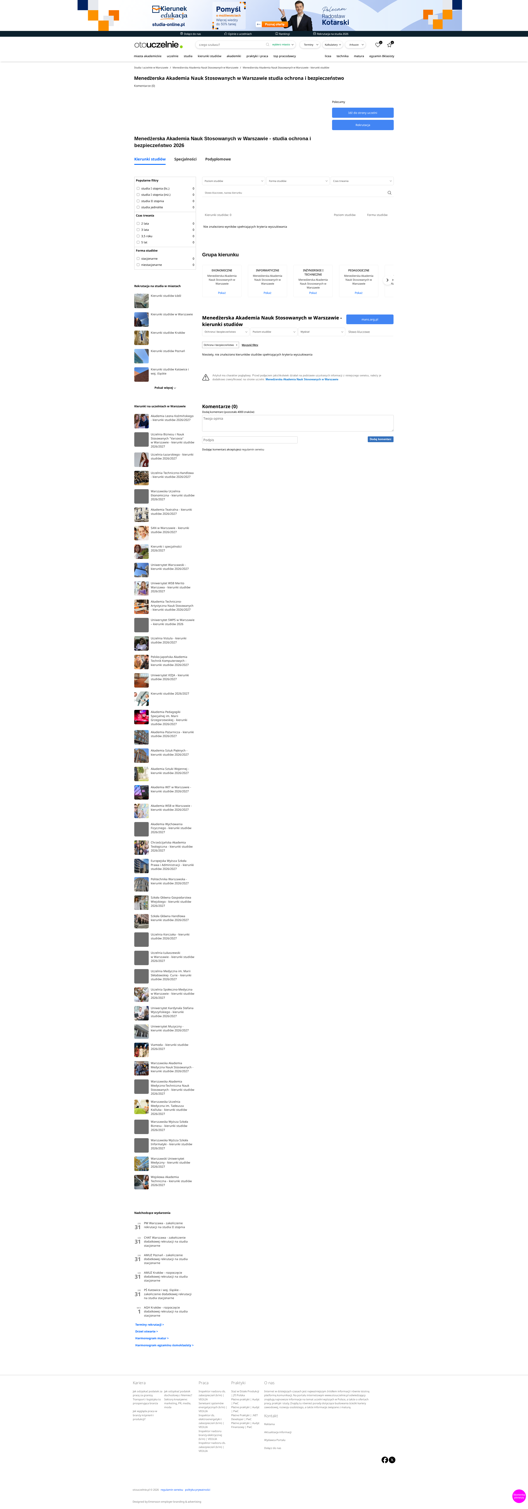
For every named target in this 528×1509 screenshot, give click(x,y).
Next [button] (387, 280)
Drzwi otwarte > (146, 1331)
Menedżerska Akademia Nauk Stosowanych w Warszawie (302, 379)
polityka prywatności (197, 1489)
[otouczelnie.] (158, 44)
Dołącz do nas (192, 34)
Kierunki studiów (150, 159)
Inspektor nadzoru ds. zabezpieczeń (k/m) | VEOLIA (212, 1395)
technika (343, 56)
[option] (225, 281)
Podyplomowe (218, 159)
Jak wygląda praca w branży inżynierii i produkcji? (145, 1415)
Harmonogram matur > (152, 1338)
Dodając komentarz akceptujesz (233, 449)
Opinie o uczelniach (239, 34)
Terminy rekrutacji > (149, 1324)
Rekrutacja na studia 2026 (332, 34)
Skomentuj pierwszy (519, 1496)
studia (188, 56)
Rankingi (284, 34)
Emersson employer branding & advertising (174, 1501)
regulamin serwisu (253, 449)
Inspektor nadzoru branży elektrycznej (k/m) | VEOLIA (210, 1435)
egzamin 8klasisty (381, 56)
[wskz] (264, 15)
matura (359, 56)
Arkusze (354, 44)
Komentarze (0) (144, 86)
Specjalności (185, 159)
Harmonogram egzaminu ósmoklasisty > (164, 1345)
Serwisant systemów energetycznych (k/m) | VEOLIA (213, 1407)
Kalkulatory (331, 44)
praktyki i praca (257, 56)
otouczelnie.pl (141, 1489)
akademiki (234, 56)
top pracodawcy (284, 56)
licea (328, 56)
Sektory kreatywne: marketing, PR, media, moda (177, 1403)
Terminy (308, 44)
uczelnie (172, 56)
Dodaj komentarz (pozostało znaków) (228, 412)
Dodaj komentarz (380, 439)
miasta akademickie (147, 56)
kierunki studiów (209, 56)
